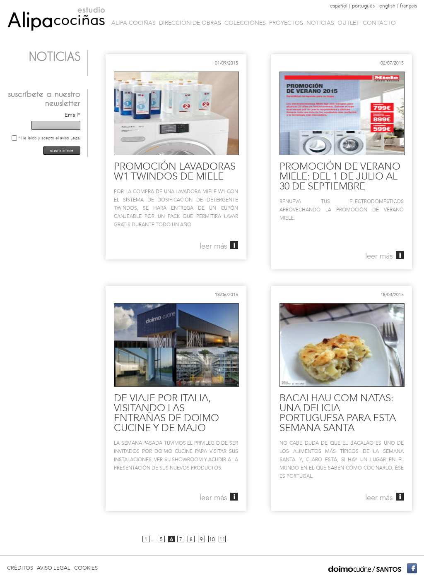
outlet (348, 22)
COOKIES (86, 568)
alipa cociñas (133, 22)
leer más (213, 246)
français (408, 6)
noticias (320, 22)
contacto (379, 22)
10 (212, 539)
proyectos (286, 22)
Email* (72, 115)
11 (222, 539)
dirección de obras (190, 22)
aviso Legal (70, 138)
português (363, 6)
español (338, 6)
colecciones (245, 22)
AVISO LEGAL (53, 568)
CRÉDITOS (20, 568)
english (387, 6)
